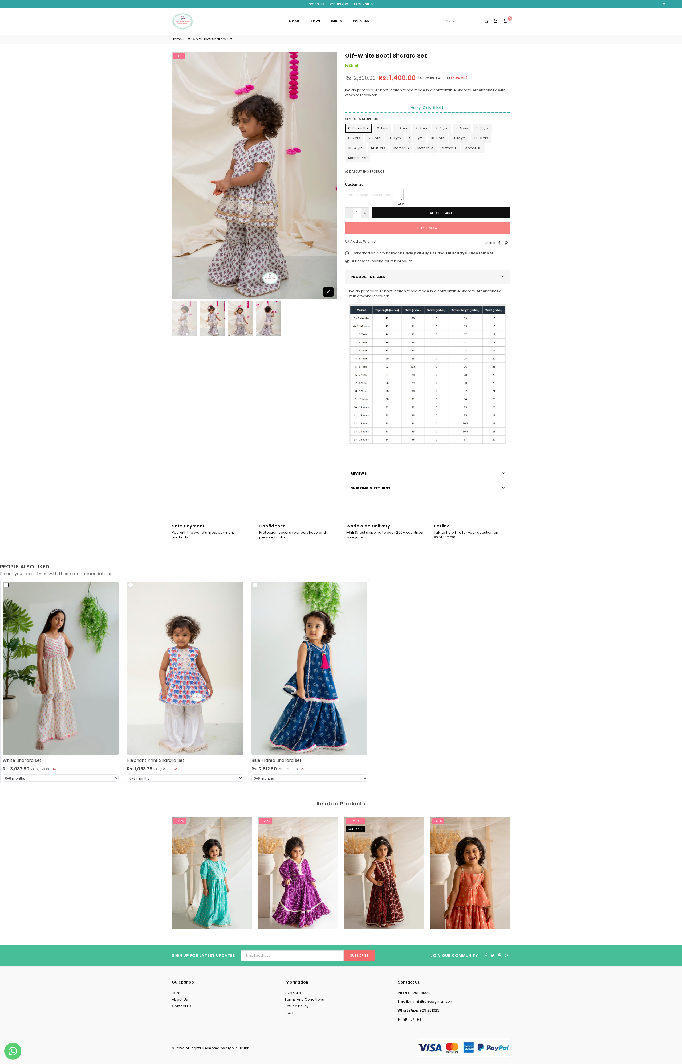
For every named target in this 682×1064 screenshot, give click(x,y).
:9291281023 (420, 992)
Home (177, 39)
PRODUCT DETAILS (368, 276)
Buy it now (427, 228)
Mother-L (449, 148)
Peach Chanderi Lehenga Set (470, 866)
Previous (176, 175)
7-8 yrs (374, 138)
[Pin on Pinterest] (507, 242)
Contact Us (182, 1006)
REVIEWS (359, 473)
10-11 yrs (437, 138)
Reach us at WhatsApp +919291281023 (341, 4)
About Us (180, 999)
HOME (294, 21)
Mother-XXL (357, 157)
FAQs (289, 1012)
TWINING (360, 21)
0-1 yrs (382, 128)
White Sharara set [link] (22, 760)
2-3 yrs (421, 128)
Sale (179, 56)
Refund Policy (296, 1006)
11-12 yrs (459, 138)
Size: (362, 119)
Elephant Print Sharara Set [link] (156, 760)
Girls (336, 21)
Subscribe (359, 955)
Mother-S (401, 148)
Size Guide (294, 992)
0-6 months (358, 128)
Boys (315, 21)
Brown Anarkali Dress (384, 866)
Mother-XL (473, 148)
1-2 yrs (401, 128)
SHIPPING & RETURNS (371, 488)
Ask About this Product (364, 172)
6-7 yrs (354, 138)
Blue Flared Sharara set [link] (276, 760)
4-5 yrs (462, 128)
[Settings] (496, 21)
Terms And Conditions (304, 999)
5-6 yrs (482, 128)
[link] (61, 668)
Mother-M (425, 148)
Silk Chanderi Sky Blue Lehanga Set (212, 866)
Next (332, 175)
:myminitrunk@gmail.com (431, 1001)
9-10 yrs (416, 138)
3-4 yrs (442, 128)
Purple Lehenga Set (298, 866)
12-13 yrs (481, 138)
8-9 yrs (395, 138)
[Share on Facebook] (499, 242)
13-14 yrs (355, 148)
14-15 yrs (378, 148)
